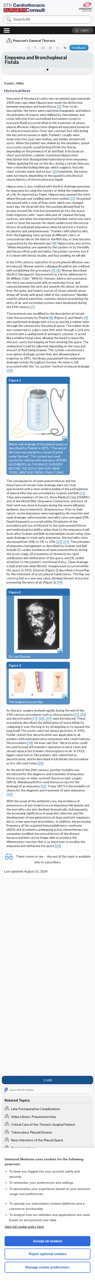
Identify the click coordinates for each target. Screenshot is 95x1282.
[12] (59, 542)
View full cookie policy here (24, 1227)
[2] (54, 171)
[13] (66, 542)
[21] (43, 786)
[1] (59, 106)
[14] (59, 582)
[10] (9, 370)
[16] (83, 714)
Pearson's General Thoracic (34, 40)
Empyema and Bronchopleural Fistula (36, 60)
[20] (40, 763)
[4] (54, 243)
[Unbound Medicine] (85, 7)
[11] (82, 493)
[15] (76, 714)
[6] (58, 270)
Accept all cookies (47, 1241)
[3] (73, 198)
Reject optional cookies (47, 1254)
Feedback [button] (79, 48)
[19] (48, 718)
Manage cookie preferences (47, 1267)
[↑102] (48, 1080)
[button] (82, 30)
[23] (58, 846)
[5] (53, 270)
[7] (33, 307)
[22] (9, 794)
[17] (34, 718)
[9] (86, 318)
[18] (41, 718)
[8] (51, 318)
